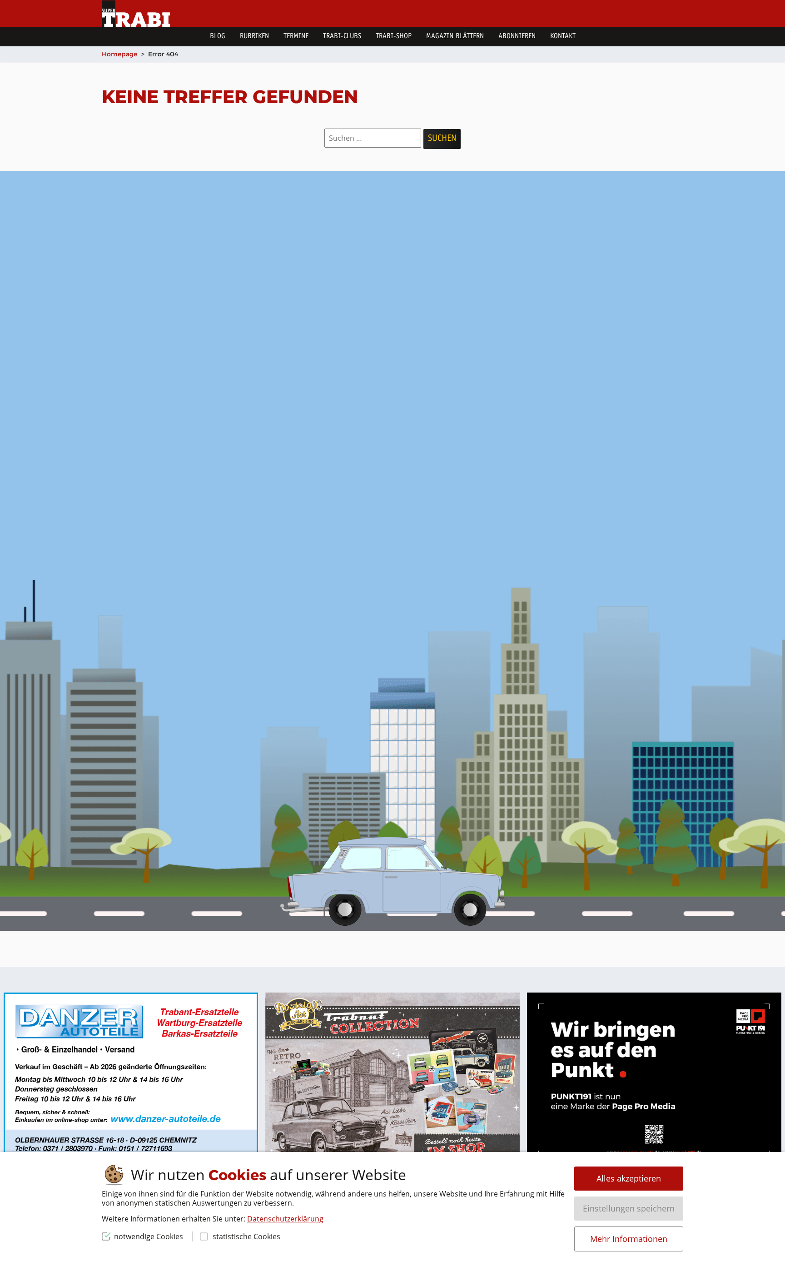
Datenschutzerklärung (285, 1219)
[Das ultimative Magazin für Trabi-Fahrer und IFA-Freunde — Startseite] (136, 13)
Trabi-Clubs (342, 36)
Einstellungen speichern (629, 1208)
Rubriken (254, 36)
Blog (217, 36)
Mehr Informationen (628, 1238)
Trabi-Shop (394, 36)
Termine (295, 36)
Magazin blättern (455, 36)
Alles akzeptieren (628, 1178)
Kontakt (563, 36)
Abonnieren (517, 36)
